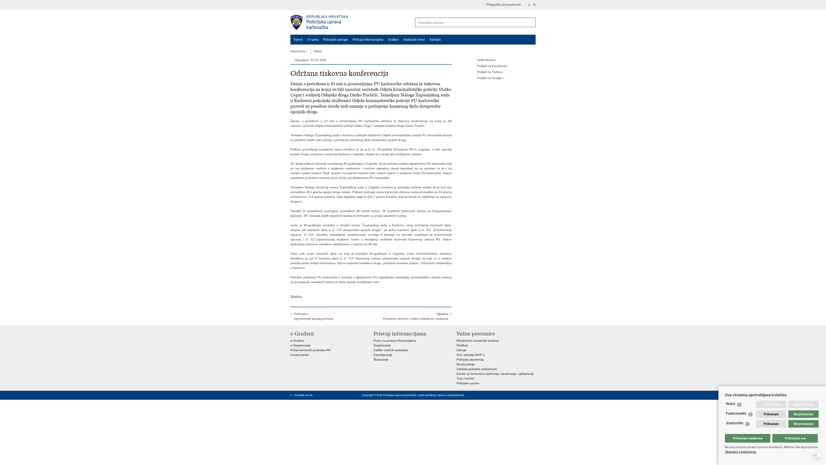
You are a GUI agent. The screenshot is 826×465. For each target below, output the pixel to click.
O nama (313, 40)
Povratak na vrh (303, 395)
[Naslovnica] (351, 22)
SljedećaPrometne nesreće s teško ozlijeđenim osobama (415, 316)
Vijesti (298, 40)
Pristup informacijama (368, 40)
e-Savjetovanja (300, 345)
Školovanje (380, 359)
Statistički (734, 423)
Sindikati (462, 345)
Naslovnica (297, 51)
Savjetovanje (382, 345)
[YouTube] (520, 395)
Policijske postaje (335, 40)
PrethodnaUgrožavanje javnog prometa (313, 316)
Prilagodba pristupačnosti (503, 4)
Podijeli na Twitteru (490, 72)
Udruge (461, 350)
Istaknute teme (414, 40)
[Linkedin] (534, 395)
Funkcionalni (736, 413)
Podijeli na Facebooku (492, 66)
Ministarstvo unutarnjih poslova (477, 340)
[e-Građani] (308, 5)
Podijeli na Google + (490, 78)
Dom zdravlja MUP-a (470, 354)
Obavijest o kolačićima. (741, 452)
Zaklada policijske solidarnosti (476, 369)
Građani (393, 40)
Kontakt (435, 40)
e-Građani (297, 340)
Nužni (730, 404)
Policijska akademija (470, 359)
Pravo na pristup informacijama (394, 340)
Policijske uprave (467, 383)
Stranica (296, 296)
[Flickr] (527, 395)
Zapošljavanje (382, 354)
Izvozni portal (299, 354)
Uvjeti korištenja (427, 395)
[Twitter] (513, 395)
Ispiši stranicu (486, 60)
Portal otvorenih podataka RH (310, 350)
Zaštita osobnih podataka (390, 350)
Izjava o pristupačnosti (451, 395)
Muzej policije (465, 364)
